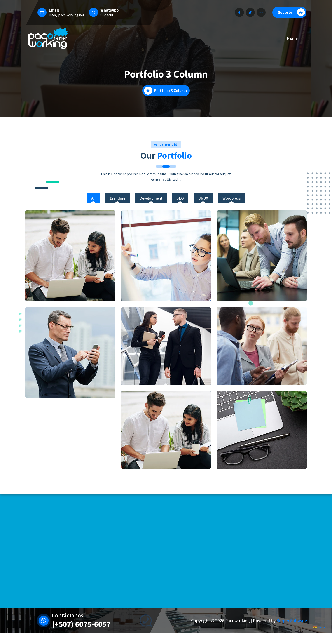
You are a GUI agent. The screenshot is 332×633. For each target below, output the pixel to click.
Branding (117, 198)
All (93, 198)
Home (292, 38)
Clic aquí (106, 15)
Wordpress (231, 198)
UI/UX (203, 198)
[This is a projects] (70, 255)
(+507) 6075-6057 (81, 624)
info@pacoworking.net (66, 15)
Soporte (285, 12)
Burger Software (291, 620)
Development (151, 198)
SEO (180, 198)
